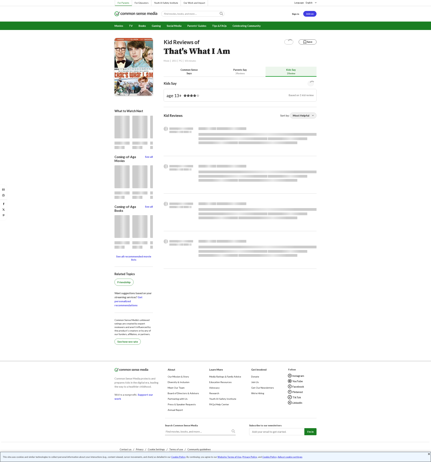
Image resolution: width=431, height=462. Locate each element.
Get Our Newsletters (262, 387)
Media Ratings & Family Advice (225, 376)
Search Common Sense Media (181, 425)
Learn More (216, 369)
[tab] (189, 72)
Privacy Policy (249, 457)
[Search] (233, 431)
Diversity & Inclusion (178, 382)
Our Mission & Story (178, 376)
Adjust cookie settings (290, 457)
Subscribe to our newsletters (265, 425)
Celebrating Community (247, 25)
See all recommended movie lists (133, 258)
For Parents (123, 3)
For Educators (141, 3)
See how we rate (127, 341)
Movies (118, 25)
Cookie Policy (178, 457)
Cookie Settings (156, 449)
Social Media (174, 25)
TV (131, 25)
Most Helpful (301, 115)
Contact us (125, 449)
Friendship (124, 282)
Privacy (139, 449)
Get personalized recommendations (128, 301)
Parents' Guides (196, 25)
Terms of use (176, 449)
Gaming (156, 25)
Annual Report (175, 409)
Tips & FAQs (219, 25)
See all (149, 156)
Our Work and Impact (194, 3)
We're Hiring (257, 393)
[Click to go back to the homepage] (135, 14)
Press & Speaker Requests (182, 404)
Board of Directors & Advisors (183, 393)
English (309, 2)
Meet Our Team (176, 387)
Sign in (295, 13)
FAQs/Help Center (219, 404)
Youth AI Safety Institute (166, 3)
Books (142, 25)
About (171, 369)
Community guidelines (199, 449)
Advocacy (214, 387)
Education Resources (220, 382)
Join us (310, 13)
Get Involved (259, 369)
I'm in (310, 431)
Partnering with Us (178, 398)
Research (214, 393)
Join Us (255, 382)
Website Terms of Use (229, 457)
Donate (255, 376)
